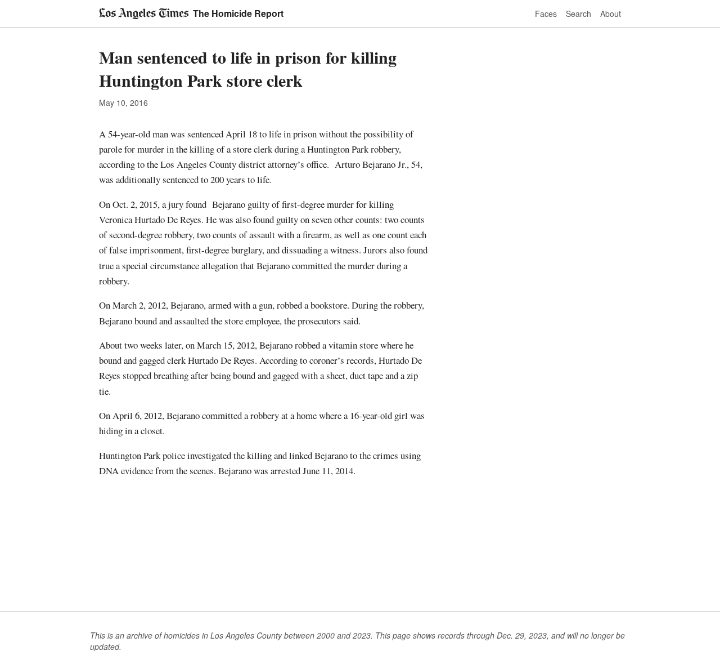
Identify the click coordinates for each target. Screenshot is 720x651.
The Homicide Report (238, 13)
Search (578, 13)
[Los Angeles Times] (143, 13)
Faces (546, 13)
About (610, 13)
